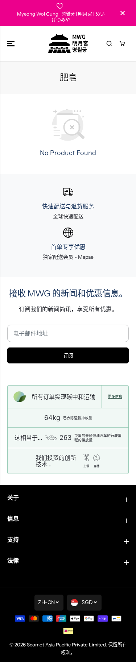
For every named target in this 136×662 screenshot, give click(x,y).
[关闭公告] (122, 13)
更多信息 (115, 397)
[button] (11, 43)
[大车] (122, 43)
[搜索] (109, 43)
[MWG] (68, 43)
